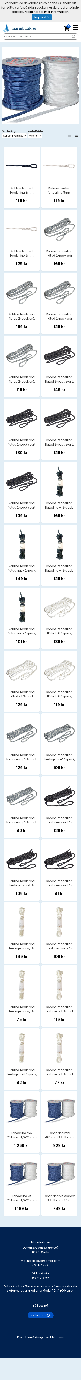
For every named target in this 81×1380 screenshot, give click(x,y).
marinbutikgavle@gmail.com (40, 1263)
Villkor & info (40, 1273)
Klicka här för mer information (46, 12)
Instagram (39, 1315)
